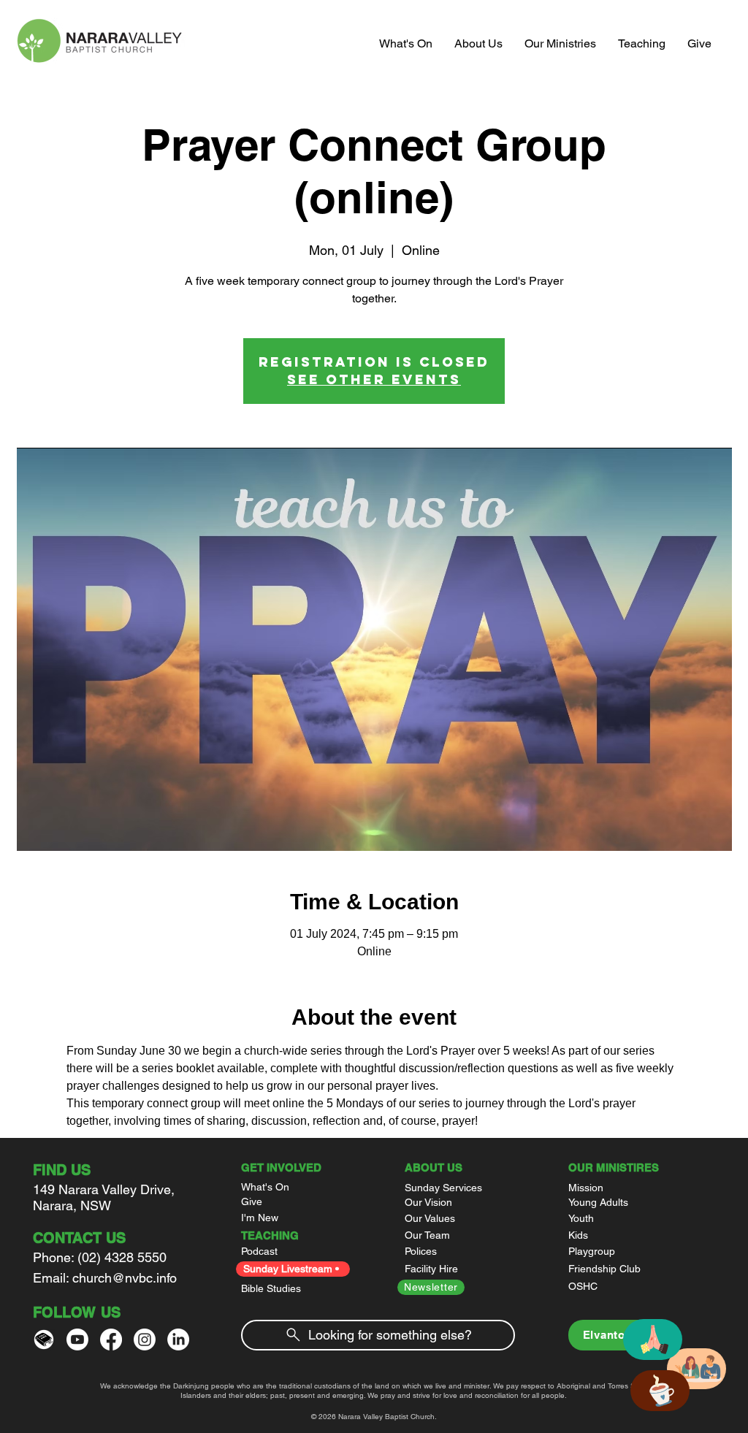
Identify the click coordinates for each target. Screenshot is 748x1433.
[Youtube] (77, 1339)
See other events (374, 379)
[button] (478, 43)
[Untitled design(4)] (44, 1339)
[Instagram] (145, 1339)
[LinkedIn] (178, 1339)
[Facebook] (111, 1339)
